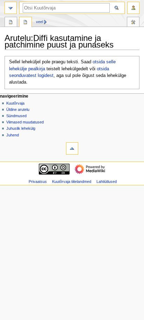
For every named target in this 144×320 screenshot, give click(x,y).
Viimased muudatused (25, 122)
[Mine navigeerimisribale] (11, 8)
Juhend (12, 135)
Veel (39, 22)
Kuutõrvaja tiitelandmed (71, 181)
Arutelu (25, 22)
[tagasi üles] (72, 148)
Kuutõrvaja (15, 103)
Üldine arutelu (17, 109)
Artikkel (11, 22)
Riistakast (133, 22)
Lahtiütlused (106, 181)
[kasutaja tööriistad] (133, 8)
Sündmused (16, 116)
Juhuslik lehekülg (20, 128)
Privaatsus (38, 181)
